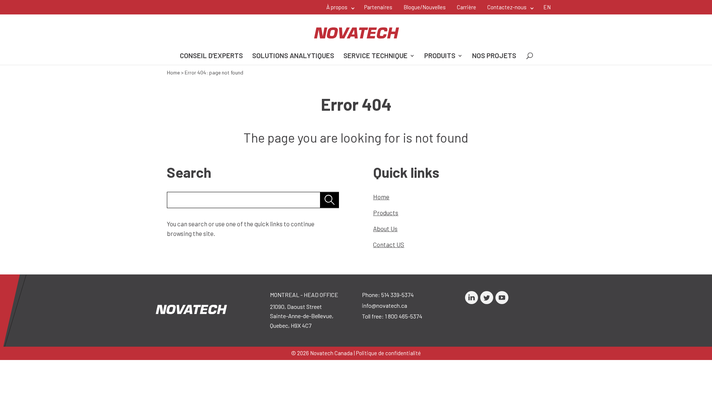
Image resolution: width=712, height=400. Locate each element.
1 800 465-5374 (403, 316)
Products (385, 212)
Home (173, 72)
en (547, 7)
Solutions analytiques (293, 56)
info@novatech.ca (384, 305)
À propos (336, 7)
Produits (439, 56)
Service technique (375, 56)
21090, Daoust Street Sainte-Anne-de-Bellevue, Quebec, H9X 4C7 (301, 316)
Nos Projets (494, 56)
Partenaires (378, 7)
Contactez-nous (507, 7)
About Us (385, 228)
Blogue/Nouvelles (424, 7)
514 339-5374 (397, 294)
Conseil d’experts (211, 56)
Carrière (466, 7)
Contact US (388, 244)
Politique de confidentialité (388, 353)
